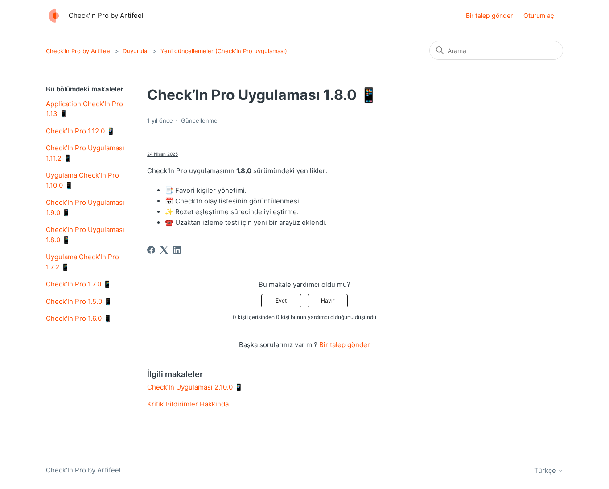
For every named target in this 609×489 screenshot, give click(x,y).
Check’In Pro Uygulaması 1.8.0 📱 (85, 234)
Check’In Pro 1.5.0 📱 (79, 301)
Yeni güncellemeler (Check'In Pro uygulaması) (223, 50)
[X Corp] (164, 250)
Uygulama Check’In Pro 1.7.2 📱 (82, 262)
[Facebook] (151, 250)
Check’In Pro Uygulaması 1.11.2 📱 (85, 153)
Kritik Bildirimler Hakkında (188, 404)
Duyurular (136, 50)
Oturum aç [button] (538, 15)
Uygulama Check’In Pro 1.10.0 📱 (82, 180)
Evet (281, 300)
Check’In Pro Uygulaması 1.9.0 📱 (85, 207)
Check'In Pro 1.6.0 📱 (79, 318)
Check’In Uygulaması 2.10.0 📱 (195, 387)
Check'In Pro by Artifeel (78, 50)
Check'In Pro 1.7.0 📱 (78, 284)
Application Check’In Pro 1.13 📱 (84, 108)
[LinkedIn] (177, 250)
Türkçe (546, 470)
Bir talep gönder (489, 15)
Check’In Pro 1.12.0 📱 (80, 131)
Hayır (327, 300)
